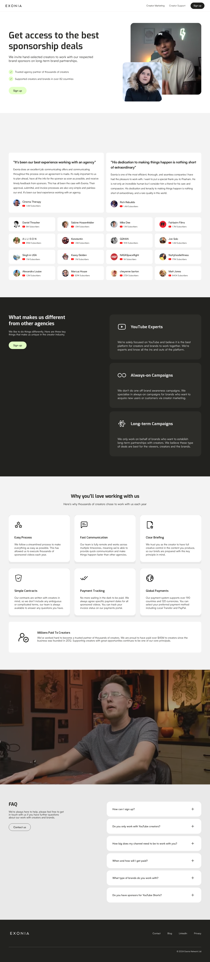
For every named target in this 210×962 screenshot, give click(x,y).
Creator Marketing (155, 5)
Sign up (197, 5)
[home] (14, 5)
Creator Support (177, 5)
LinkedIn (183, 933)
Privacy (197, 933)
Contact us (19, 827)
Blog (169, 933)
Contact (157, 933)
